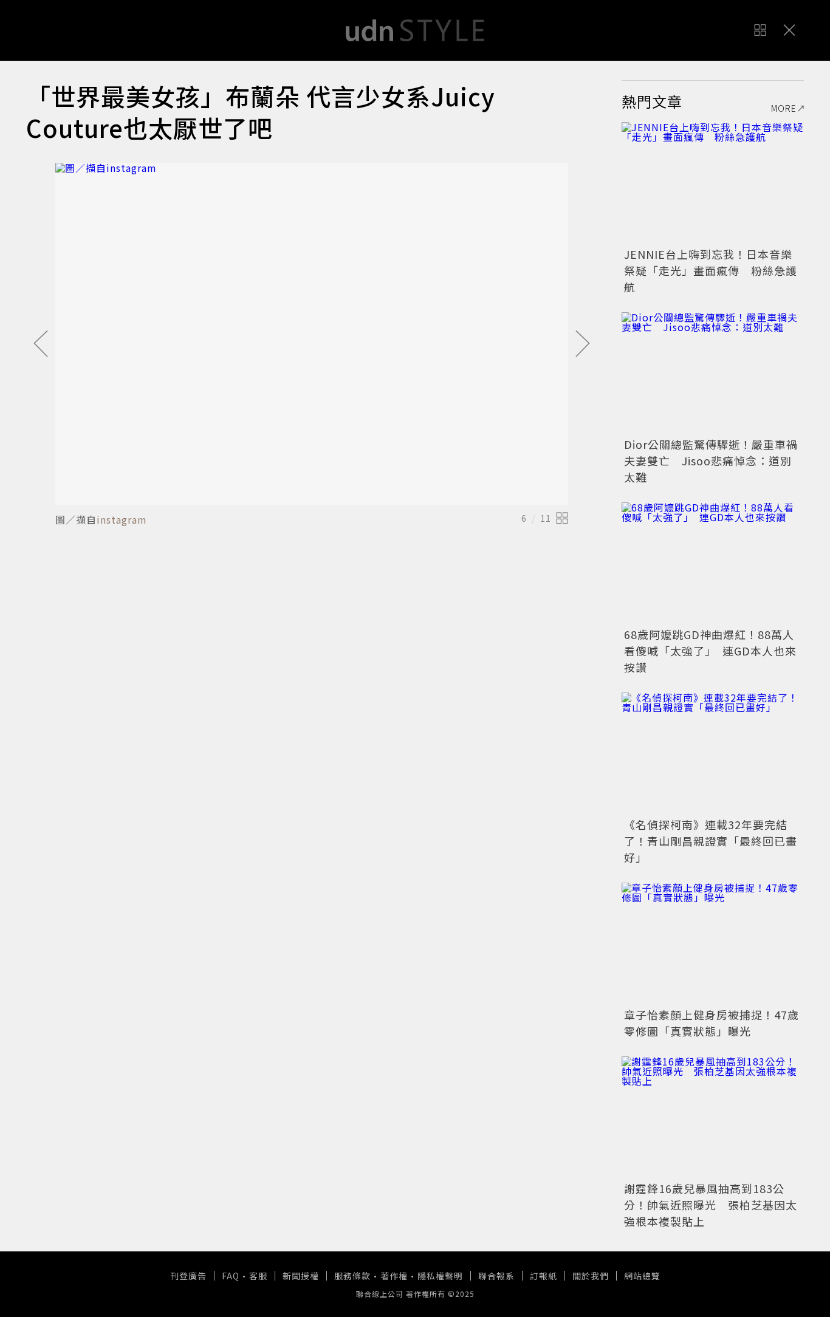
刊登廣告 (188, 1276)
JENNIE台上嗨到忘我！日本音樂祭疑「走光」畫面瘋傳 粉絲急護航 (710, 270)
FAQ (230, 1275)
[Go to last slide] (40, 344)
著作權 (394, 1275)
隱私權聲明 (440, 1275)
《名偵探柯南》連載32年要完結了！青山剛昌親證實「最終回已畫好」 (710, 840)
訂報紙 (543, 1276)
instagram (122, 519)
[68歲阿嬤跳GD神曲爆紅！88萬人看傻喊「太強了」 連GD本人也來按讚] (713, 563)
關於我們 (590, 1276)
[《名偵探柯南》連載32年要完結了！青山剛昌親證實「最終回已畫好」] (713, 753)
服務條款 (352, 1275)
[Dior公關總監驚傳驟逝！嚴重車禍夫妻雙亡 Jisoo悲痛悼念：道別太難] (713, 373)
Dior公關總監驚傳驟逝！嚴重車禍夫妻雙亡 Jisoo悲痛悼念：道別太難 (711, 460)
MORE (784, 108)
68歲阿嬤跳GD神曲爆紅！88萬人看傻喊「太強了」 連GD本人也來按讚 (710, 650)
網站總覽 (642, 1276)
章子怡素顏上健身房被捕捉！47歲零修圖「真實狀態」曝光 (711, 1023)
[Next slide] (582, 344)
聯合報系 (496, 1276)
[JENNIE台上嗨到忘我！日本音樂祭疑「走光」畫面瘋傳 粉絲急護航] (713, 183)
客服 (258, 1275)
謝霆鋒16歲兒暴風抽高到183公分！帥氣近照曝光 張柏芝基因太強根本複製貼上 (710, 1204)
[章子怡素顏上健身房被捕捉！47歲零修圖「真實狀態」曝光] (713, 943)
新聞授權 (301, 1276)
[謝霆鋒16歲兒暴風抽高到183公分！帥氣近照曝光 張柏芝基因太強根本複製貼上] (713, 1117)
